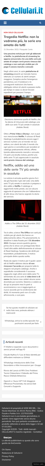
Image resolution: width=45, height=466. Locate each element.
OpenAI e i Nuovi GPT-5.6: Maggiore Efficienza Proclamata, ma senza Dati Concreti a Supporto (20, 383)
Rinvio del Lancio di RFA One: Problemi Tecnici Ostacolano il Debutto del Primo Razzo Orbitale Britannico (21, 373)
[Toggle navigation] (5, 23)
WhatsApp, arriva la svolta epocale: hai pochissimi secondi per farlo (22, 322)
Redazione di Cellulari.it (12, 453)
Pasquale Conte (26, 49)
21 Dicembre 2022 (11, 49)
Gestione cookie (38, 464)
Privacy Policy (8, 456)
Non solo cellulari (13, 32)
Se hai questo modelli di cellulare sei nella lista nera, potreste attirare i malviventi (22, 310)
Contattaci (37, 432)
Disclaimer (6, 459)
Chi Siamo (6, 449)
